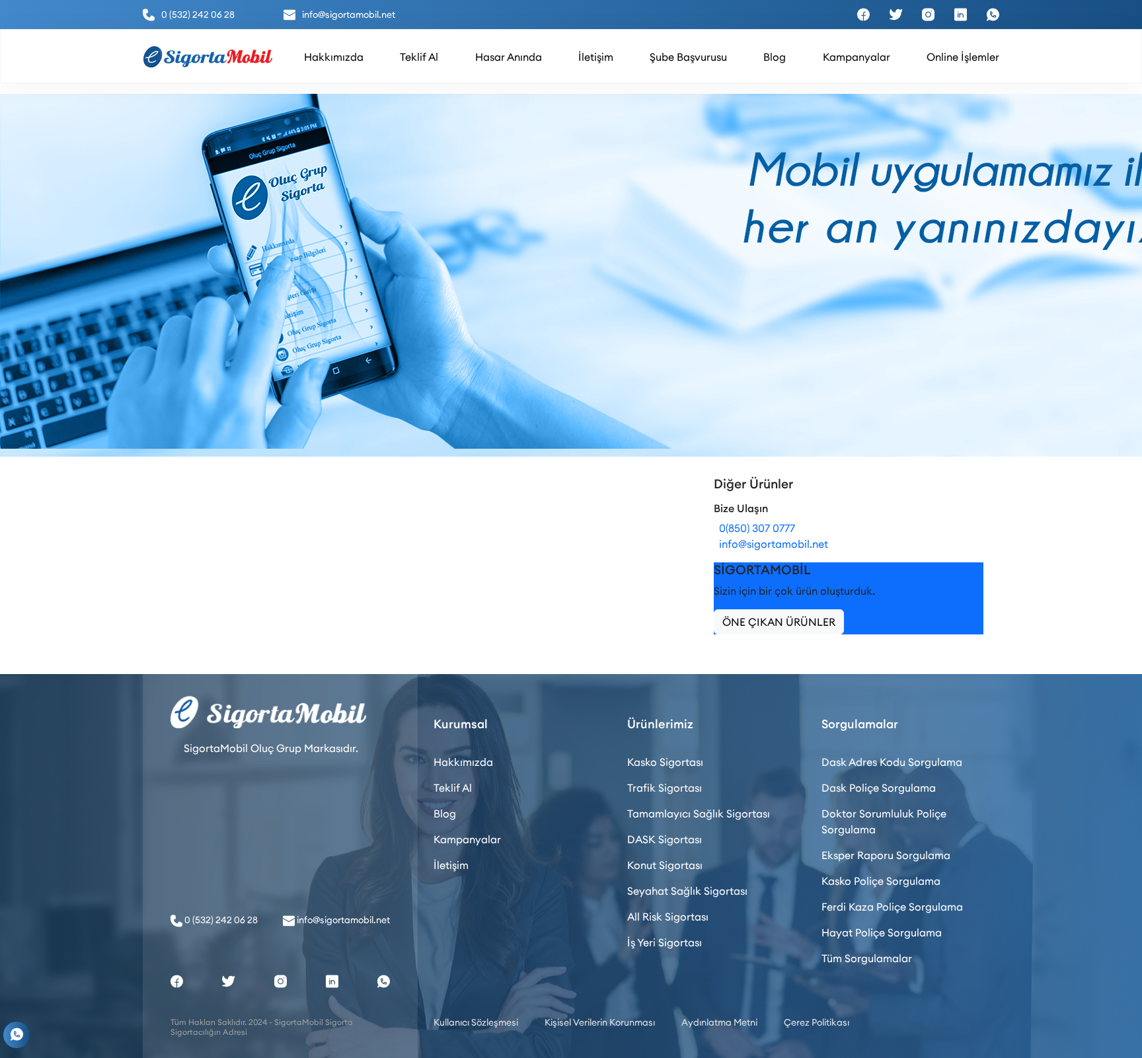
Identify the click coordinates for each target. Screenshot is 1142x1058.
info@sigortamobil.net (771, 543)
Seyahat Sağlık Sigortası (687, 890)
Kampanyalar (467, 839)
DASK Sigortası (664, 839)
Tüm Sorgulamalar (866, 958)
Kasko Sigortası (665, 762)
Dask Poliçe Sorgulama (878, 787)
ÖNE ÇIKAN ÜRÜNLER (778, 621)
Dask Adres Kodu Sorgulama (891, 762)
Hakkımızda (463, 762)
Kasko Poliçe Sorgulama (880, 881)
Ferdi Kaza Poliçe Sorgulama (892, 906)
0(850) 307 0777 (754, 528)
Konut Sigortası (665, 865)
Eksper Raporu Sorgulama (885, 855)
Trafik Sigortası (664, 787)
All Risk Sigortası (667, 916)
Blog (445, 813)
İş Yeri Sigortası (664, 942)
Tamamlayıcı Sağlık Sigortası (698, 813)
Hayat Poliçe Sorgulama (881, 932)
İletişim (451, 865)
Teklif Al (453, 787)
